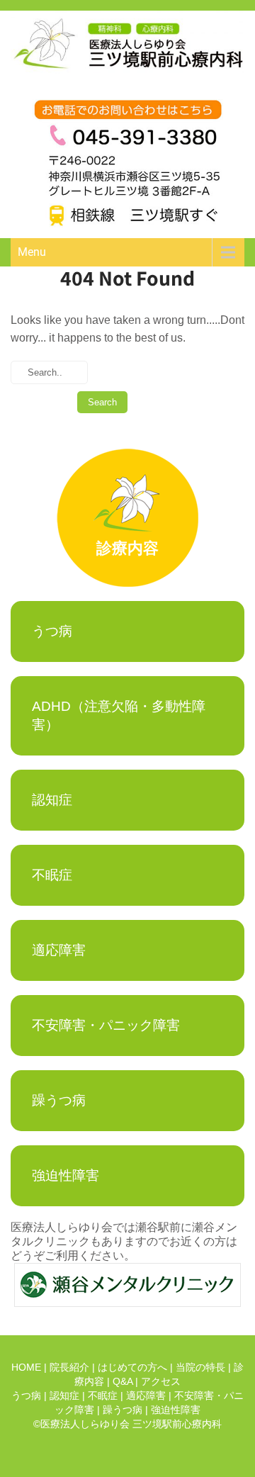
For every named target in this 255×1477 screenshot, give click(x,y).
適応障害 (59, 950)
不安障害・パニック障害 (106, 1025)
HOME (26, 1367)
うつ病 (52, 631)
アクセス (161, 1381)
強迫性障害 (65, 1175)
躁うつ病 (59, 1100)
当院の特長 (200, 1367)
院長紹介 (69, 1367)
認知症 (52, 799)
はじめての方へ (132, 1367)
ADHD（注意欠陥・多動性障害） (118, 715)
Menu (32, 252)
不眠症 (52, 874)
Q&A (122, 1381)
